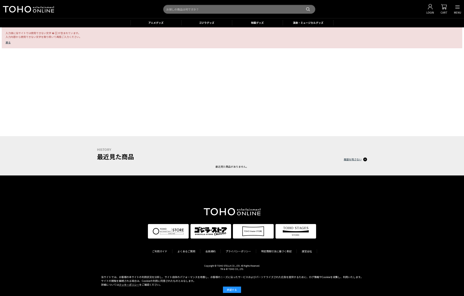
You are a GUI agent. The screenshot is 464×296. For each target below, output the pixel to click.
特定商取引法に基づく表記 (276, 251)
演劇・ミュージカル (308, 22)
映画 (257, 22)
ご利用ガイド (159, 251)
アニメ (155, 22)
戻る (8, 42)
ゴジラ (206, 22)
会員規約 (210, 251)
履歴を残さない (353, 159)
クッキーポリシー (129, 284)
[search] (308, 9)
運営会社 (307, 251)
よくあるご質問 (186, 251)
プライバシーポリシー (238, 251)
